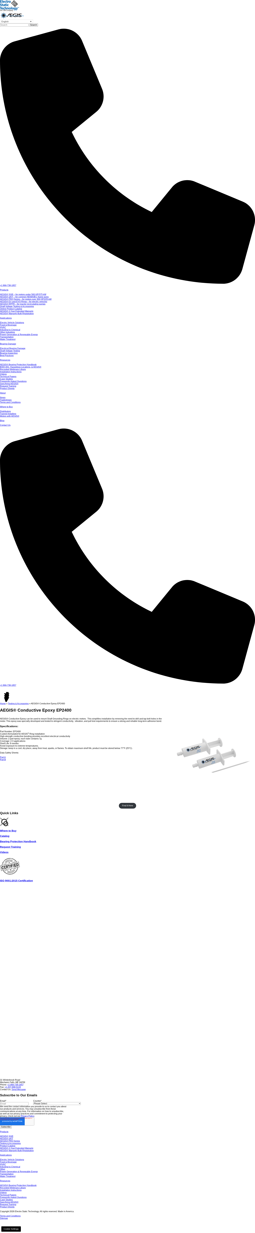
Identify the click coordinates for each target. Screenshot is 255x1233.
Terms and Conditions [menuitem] (10, 402)
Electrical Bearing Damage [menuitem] (12, 348)
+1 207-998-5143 (13, 1087)
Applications (6, 1155)
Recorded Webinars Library (13, 1188)
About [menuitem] (3, 393)
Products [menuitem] (4, 290)
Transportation (7, 1174)
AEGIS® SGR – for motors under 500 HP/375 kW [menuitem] (23, 294)
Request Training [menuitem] (8, 386)
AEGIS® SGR (6, 1136)
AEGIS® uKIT (6, 1138)
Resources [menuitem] (5, 360)
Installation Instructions (11, 1190)
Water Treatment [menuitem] (7, 339)
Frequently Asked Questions (13, 1197)
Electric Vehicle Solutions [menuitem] (12, 322)
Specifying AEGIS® (9, 1202)
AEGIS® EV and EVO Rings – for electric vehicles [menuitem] (23, 301)
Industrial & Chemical (10, 1167)
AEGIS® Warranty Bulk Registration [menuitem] (17, 313)
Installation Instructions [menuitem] (11, 372)
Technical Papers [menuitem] (8, 376)
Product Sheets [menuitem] (7, 388)
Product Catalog (7, 1146)
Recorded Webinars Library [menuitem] (13, 369)
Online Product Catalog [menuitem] (11, 309)
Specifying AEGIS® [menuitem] (9, 384)
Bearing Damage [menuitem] (8, 344)
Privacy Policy (27, 1116)
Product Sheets (7, 1207)
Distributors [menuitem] (5, 411)
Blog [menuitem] (2, 421)
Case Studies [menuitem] (6, 379)
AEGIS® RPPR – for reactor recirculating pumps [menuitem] (22, 304)
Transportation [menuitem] (7, 337)
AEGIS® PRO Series (10, 1141)
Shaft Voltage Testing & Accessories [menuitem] (17, 306)
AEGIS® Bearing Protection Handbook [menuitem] (18, 364)
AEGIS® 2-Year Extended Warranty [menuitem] (16, 311)
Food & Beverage (8, 1162)
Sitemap (4, 1218)
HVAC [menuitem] (3, 327)
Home (3, 703)
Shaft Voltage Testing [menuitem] (10, 351)
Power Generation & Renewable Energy (19, 1171)
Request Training (8, 1204)
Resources (5, 1181)
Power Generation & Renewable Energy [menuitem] (19, 334)
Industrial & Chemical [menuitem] (10, 330)
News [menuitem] (2, 397)
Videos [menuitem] (3, 374)
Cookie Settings (11, 1229)
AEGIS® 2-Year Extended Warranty (16, 1148)
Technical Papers (8, 1195)
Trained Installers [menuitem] (8, 414)
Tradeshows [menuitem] (6, 400)
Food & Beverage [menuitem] (8, 325)
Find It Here (127, 805)
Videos (3, 1192)
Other (2, 1169)
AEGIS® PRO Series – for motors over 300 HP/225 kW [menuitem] (26, 299)
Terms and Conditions (10, 1216)
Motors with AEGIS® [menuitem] (9, 416)
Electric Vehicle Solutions (12, 1159)
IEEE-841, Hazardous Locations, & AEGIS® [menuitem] (20, 367)
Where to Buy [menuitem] (6, 407)
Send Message (19, 1089)
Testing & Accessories (18, 703)
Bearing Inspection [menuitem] (9, 353)
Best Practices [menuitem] (7, 355)
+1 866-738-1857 (15, 1085)
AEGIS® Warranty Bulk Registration (17, 1150)
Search (33, 25)
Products (4, 1132)
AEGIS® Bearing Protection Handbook (18, 1185)
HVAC (3, 1164)
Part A (3, 757)
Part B (3, 760)
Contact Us (5, 425)
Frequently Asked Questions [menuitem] (13, 381)
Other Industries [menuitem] (7, 332)
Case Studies (6, 1200)
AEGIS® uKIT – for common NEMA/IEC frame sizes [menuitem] (24, 297)
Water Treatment (7, 1176)
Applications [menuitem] (6, 318)
